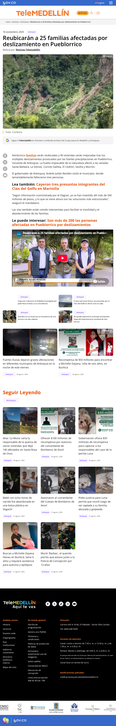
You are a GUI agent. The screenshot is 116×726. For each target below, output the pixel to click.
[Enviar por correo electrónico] (5, 175)
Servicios (7, 629)
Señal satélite (34, 661)
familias (31, 155)
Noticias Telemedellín (28, 49)
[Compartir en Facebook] (5, 155)
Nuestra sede (9, 633)
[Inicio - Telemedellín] (42, 12)
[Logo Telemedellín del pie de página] (19, 604)
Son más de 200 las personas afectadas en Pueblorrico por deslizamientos (54, 222)
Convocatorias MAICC (38, 665)
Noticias (15, 22)
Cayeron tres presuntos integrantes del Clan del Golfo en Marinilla (58, 186)
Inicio (8, 22)
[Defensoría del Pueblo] (55, 707)
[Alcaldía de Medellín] (36, 708)
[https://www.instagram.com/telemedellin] (67, 604)
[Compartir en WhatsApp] (5, 168)
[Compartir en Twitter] (5, 162)
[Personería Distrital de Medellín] (18, 708)
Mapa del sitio (9, 667)
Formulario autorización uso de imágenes (37, 654)
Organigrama (9, 637)
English (100, 2)
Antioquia (24, 22)
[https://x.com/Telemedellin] (54, 604)
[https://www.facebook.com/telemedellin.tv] (48, 604)
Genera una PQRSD (37, 632)
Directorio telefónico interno (7, 660)
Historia (6, 624)
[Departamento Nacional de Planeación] (91, 707)
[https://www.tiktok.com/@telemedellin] (61, 604)
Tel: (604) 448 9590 (69, 629)
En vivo (83, 13)
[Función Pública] (73, 708)
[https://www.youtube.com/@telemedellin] (74, 604)
